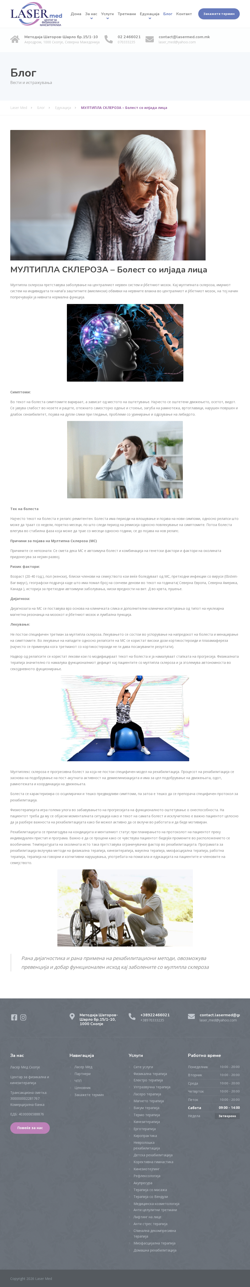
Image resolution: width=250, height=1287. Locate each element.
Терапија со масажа (150, 1189)
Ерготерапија (145, 1128)
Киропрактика (145, 1135)
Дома (76, 14)
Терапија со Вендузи (151, 1196)
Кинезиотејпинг (147, 1169)
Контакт (184, 14)
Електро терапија (148, 1080)
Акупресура (143, 1183)
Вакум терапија (146, 1107)
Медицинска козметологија (156, 1203)
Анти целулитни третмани (155, 1209)
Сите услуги (143, 1067)
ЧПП (78, 1080)
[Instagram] (23, 1018)
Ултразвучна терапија (152, 1087)
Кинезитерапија (147, 1121)
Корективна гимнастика (153, 1161)
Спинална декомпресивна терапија (155, 1233)
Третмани (127, 14)
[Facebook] (14, 1018)
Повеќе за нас (30, 1128)
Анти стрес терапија (150, 1223)
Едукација (149, 14)
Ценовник (82, 1087)
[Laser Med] (36, 14)
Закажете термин (219, 14)
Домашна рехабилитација (155, 1250)
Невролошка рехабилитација (147, 1145)
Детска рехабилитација (153, 1155)
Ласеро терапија (147, 1094)
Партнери (82, 1073)
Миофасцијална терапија (155, 1243)
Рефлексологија (147, 1175)
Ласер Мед (83, 1067)
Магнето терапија (149, 1101)
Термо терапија (147, 1114)
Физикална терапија (150, 1073)
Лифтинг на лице (147, 1217)
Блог (167, 14)
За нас (91, 14)
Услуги (107, 14)
